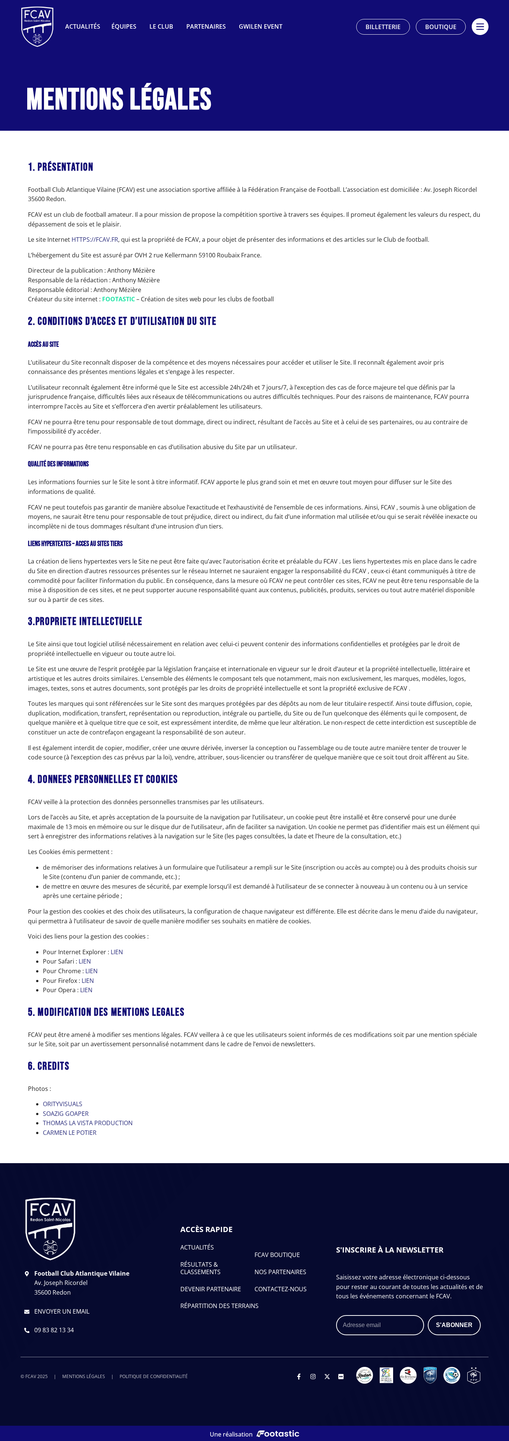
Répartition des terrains (219, 1306)
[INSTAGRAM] (313, 1377)
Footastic (118, 299)
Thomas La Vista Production (88, 1123)
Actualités (197, 1247)
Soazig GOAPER (66, 1114)
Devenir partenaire (210, 1289)
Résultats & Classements (200, 1268)
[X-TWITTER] (327, 1377)
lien (117, 952)
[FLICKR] (341, 1377)
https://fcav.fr (95, 239)
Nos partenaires (280, 1272)
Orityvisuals (62, 1104)
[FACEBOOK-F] (299, 1377)
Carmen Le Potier (70, 1133)
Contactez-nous (281, 1289)
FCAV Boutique (277, 1255)
